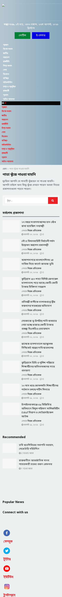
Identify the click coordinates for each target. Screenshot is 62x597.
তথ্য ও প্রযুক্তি (9, 86)
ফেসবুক (8, 541)
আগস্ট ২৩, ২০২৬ (30, 234)
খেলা (5, 69)
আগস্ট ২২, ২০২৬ (30, 295)
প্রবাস (5, 94)
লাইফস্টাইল (7, 82)
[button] (40, 35)
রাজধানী (6, 90)
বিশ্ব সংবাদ (7, 65)
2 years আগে (27, 453)
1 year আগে (26, 468)
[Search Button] (53, 200)
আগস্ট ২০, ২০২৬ (30, 356)
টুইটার (7, 559)
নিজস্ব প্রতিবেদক (34, 230)
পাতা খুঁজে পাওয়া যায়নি (19, 169)
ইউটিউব (8, 577)
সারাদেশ (6, 57)
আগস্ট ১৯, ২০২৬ (30, 398)
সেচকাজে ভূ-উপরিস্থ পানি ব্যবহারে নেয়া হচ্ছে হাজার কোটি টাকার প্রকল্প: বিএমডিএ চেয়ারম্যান (39, 325)
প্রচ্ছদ (5, 44)
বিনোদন (6, 74)
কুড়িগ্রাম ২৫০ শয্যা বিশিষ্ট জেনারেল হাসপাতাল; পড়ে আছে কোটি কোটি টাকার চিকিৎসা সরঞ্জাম (40, 283)
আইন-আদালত (9, 99)
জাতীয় (5, 53)
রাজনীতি (6, 61)
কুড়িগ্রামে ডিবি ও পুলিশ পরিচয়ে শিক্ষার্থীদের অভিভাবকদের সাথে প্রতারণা (38, 366)
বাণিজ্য (6, 78)
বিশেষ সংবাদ (8, 48)
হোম (5, 169)
